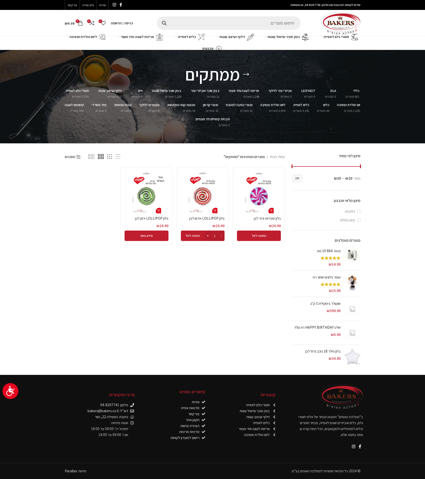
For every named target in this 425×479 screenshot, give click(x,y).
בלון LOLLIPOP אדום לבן (207, 218)
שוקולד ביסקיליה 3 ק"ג (325, 303)
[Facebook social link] (121, 5)
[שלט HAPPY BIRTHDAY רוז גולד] (352, 333)
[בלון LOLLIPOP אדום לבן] (203, 192)
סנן (297, 178)
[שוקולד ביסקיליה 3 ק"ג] (352, 309)
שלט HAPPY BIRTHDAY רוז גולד (317, 327)
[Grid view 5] (91, 156)
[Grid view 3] (109, 156)
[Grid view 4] (101, 156)
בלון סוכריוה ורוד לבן (267, 218)
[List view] (117, 156)
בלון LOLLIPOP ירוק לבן (151, 218)
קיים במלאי (347, 220)
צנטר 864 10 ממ (329, 250)
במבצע (350, 211)
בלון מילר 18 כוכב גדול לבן (323, 351)
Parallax (71, 471)
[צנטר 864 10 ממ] (352, 257)
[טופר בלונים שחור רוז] (352, 284)
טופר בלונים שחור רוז (327, 277)
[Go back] (246, 75)
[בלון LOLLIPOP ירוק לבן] (146, 192)
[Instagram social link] (114, 5)
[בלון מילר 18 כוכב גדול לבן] (352, 357)
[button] (259, 236)
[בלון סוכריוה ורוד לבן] (259, 192)
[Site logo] (340, 22)
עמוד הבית (277, 156)
